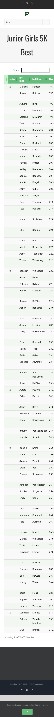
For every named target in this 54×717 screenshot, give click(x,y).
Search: (17, 70)
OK (27, 711)
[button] (6, 79)
